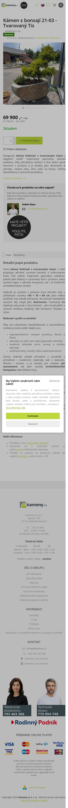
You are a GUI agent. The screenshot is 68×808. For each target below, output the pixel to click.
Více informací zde (15, 407)
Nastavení (33, 423)
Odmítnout (54, 380)
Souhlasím (33, 415)
